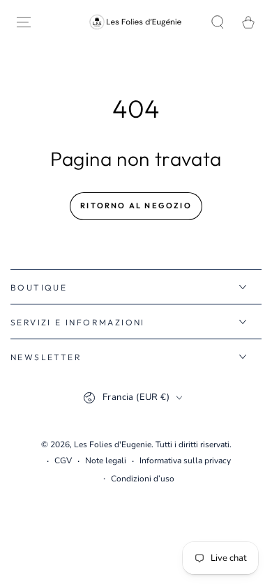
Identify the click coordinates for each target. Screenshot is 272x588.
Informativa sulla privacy (185, 460)
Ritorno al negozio (136, 205)
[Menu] (23, 22)
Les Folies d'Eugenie (112, 444)
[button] (217, 22)
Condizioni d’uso (142, 478)
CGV (63, 460)
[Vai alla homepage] (136, 22)
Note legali (105, 460)
